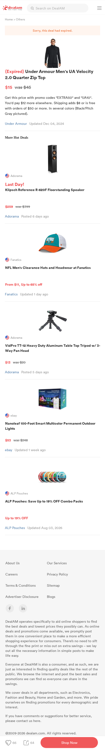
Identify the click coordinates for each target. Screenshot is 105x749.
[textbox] (57, 8)
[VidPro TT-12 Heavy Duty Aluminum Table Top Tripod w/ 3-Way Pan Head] (52, 321)
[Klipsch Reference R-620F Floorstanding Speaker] (52, 159)
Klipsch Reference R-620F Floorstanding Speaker (44, 198)
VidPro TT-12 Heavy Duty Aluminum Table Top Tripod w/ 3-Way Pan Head (52, 354)
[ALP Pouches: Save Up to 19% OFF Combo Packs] (52, 476)
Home (9, 19)
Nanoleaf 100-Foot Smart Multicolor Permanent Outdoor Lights (50, 432)
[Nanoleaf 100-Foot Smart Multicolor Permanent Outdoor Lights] (52, 398)
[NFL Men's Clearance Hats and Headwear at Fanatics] (52, 243)
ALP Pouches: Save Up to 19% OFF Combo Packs (44, 510)
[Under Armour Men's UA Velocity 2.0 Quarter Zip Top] (52, 53)
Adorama (12, 216)
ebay (8, 450)
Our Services (57, 563)
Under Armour (16, 123)
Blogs (51, 596)
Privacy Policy (57, 574)
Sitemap (53, 585)
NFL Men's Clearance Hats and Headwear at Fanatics (48, 276)
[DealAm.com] (12, 7)
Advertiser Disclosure (22, 596)
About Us (12, 563)
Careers (11, 574)
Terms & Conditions (20, 585)
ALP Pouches (15, 527)
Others (20, 19)
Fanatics (11, 294)
